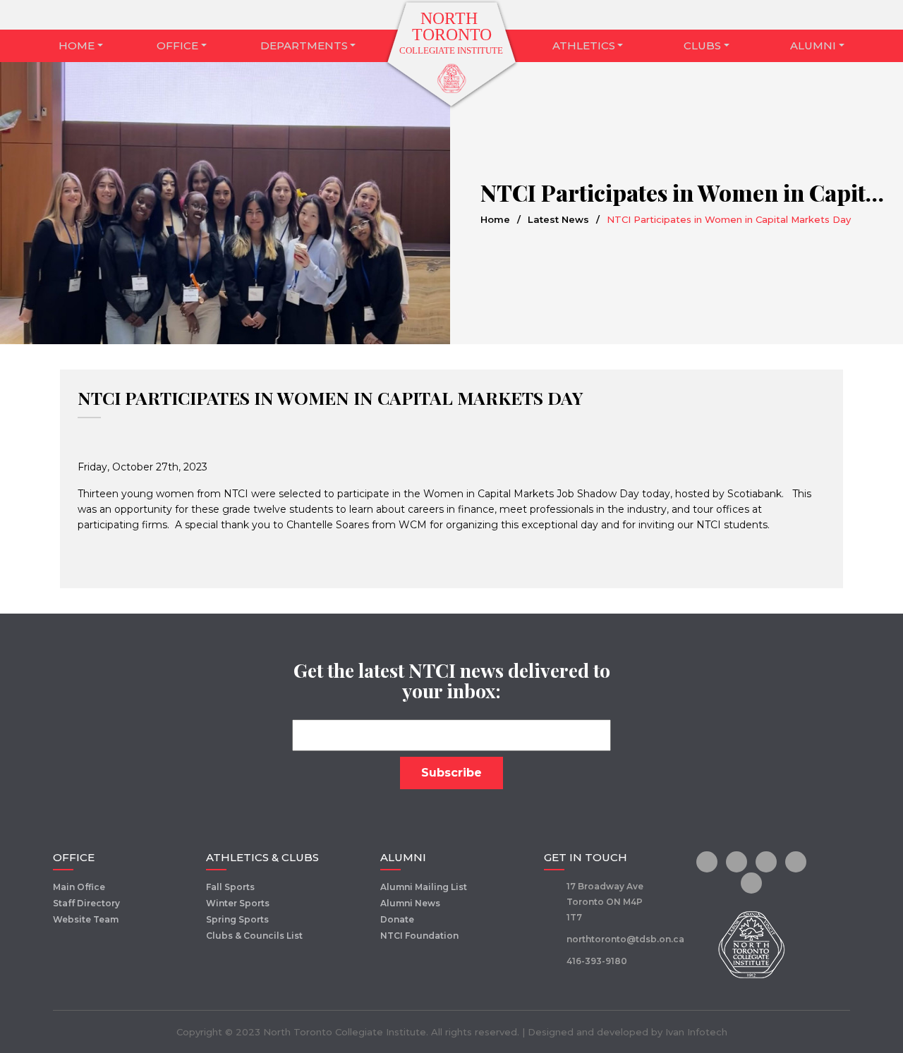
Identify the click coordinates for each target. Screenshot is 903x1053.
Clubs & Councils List (254, 935)
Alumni (813, 45)
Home (77, 45)
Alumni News (410, 903)
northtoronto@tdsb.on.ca (625, 939)
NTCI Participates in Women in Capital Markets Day (330, 397)
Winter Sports (237, 903)
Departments (304, 45)
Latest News (558, 219)
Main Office (79, 887)
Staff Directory (86, 903)
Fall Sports (230, 887)
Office (177, 45)
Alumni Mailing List (423, 887)
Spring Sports (237, 919)
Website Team (86, 919)
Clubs (702, 45)
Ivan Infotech (696, 1031)
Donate (397, 919)
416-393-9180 (596, 961)
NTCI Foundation (419, 935)
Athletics (583, 45)
